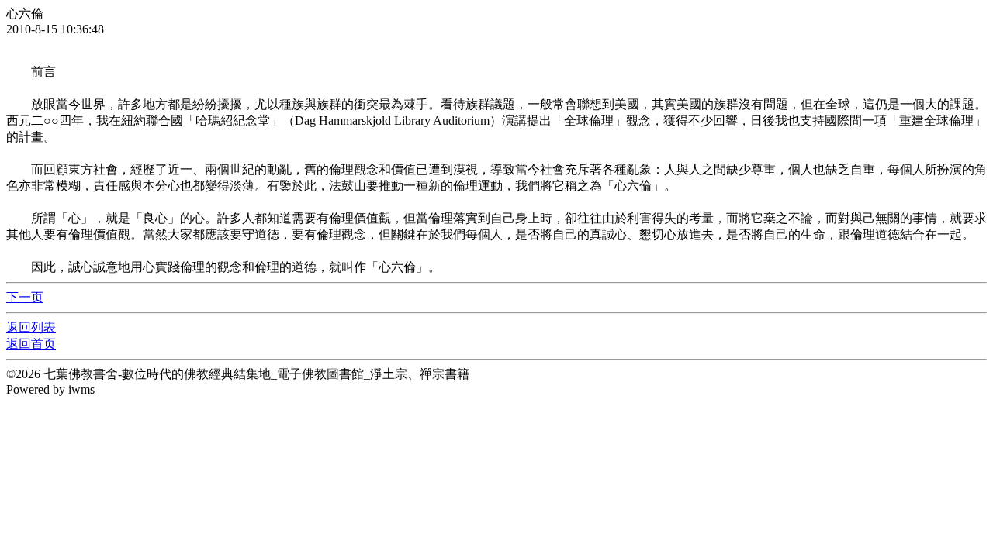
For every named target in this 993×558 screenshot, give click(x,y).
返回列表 (31, 327)
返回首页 (31, 343)
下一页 (24, 297)
